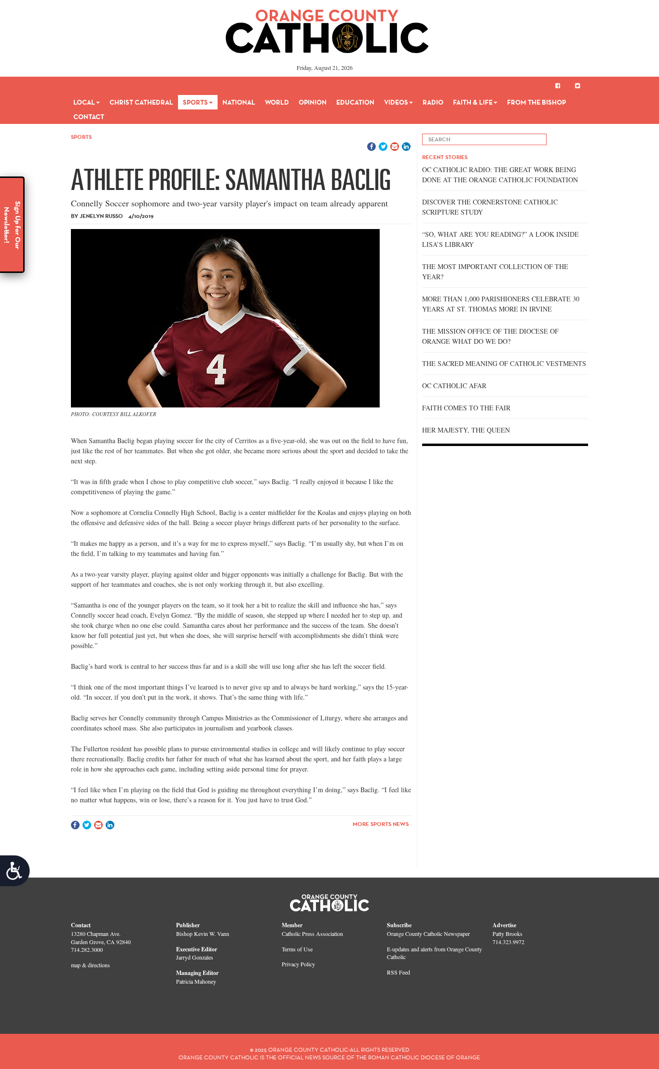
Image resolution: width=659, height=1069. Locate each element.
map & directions (90, 965)
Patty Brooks (507, 933)
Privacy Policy (298, 964)
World (277, 102)
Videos (396, 102)
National (238, 102)
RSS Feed (398, 972)
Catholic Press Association (312, 933)
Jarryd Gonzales (194, 957)
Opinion (313, 102)
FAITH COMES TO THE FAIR (466, 407)
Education (355, 102)
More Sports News (381, 823)
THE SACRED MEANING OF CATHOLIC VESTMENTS (504, 363)
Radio (433, 102)
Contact (88, 116)
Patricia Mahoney (196, 981)
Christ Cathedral (141, 102)
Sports (195, 102)
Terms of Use (297, 949)
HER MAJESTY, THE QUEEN (466, 429)
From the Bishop (536, 102)
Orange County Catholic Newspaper (428, 933)
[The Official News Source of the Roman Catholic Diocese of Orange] (327, 28)
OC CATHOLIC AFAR (454, 385)
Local (84, 102)
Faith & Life (473, 102)
